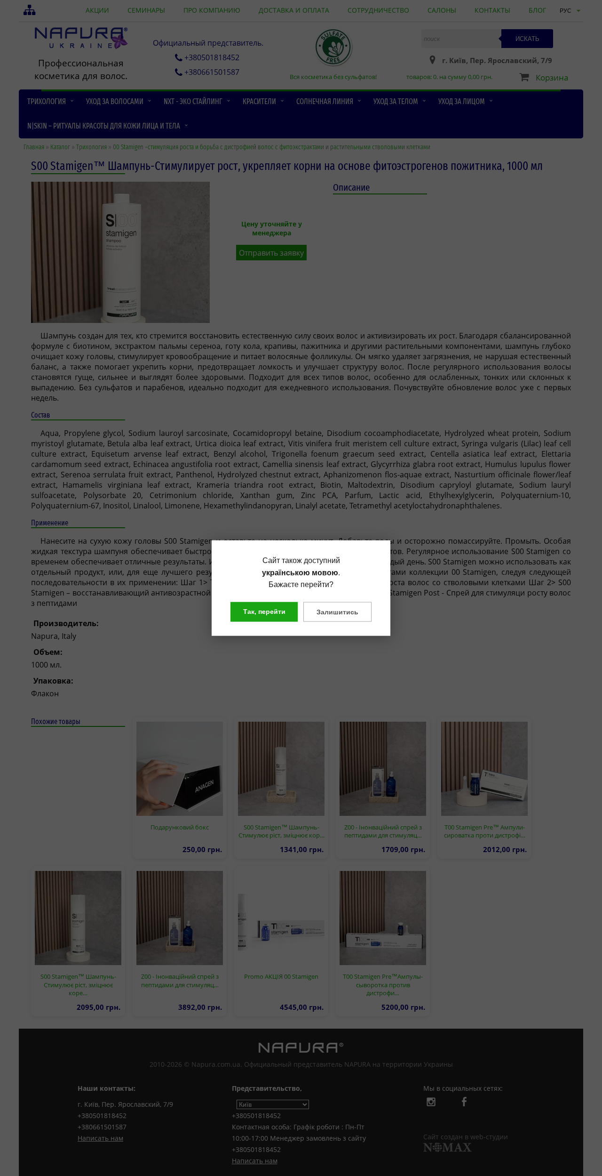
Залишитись (337, 611)
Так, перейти (264, 611)
